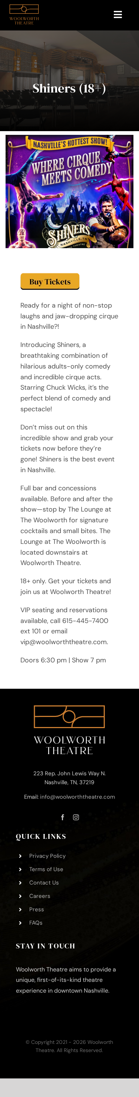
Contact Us (44, 882)
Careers (39, 896)
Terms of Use (46, 869)
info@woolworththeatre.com (77, 797)
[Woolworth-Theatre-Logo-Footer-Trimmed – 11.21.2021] (69, 708)
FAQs (36, 922)
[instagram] (76, 817)
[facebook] (63, 817)
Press (36, 909)
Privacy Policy (47, 856)
